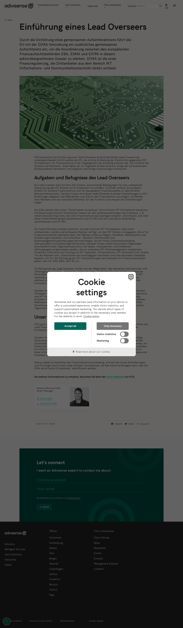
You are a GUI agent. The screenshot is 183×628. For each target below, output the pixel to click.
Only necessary (113, 326)
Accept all (70, 326)
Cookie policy (91, 316)
